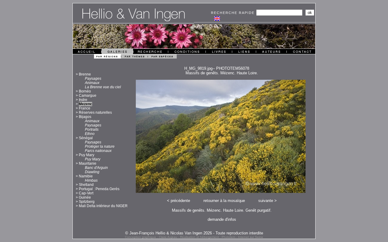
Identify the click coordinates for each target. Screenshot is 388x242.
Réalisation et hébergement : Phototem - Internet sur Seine (221, 237)
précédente (180, 200)
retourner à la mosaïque (224, 200)
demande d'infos (222, 219)
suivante (265, 200)
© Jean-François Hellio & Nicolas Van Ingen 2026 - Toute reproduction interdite (194, 233)
